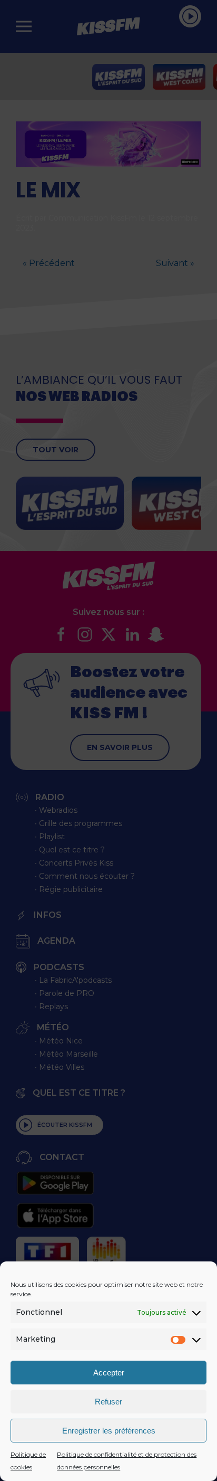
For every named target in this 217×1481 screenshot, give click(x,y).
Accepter (108, 1372)
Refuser (108, 1401)
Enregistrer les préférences (108, 1430)
